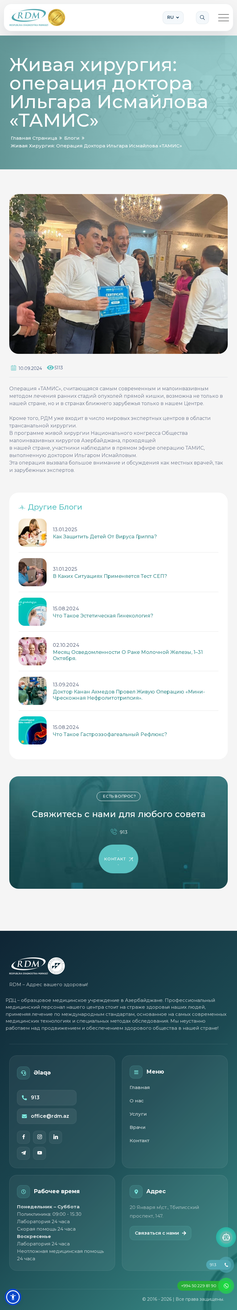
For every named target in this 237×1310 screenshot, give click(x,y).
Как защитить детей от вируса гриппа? (105, 537)
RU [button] (170, 17)
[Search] (202, 17)
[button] (13, 1297)
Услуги (138, 1114)
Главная (140, 1087)
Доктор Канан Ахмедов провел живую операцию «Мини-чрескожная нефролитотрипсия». (129, 695)
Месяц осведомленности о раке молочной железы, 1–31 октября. (128, 655)
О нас (137, 1101)
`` (115, 858)
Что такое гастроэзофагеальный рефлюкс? (110, 734)
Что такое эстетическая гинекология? (103, 616)
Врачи (138, 1127)
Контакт (139, 1140)
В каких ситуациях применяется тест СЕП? (110, 576)
